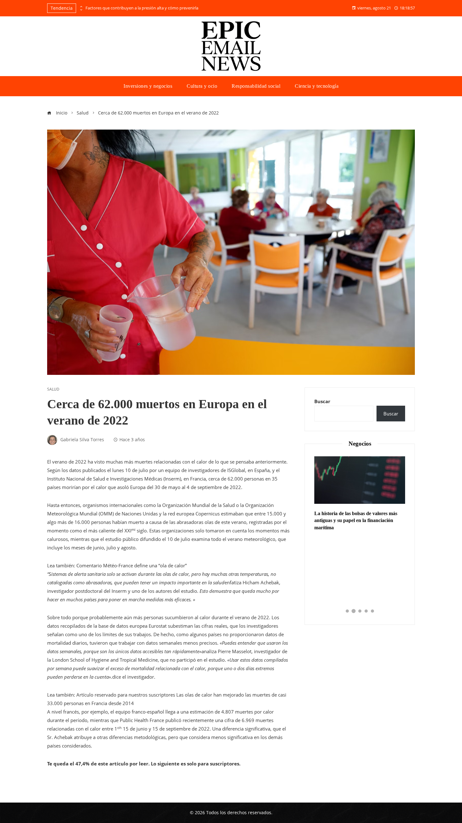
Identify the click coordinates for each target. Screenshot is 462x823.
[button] (347, 611)
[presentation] (80, 6)
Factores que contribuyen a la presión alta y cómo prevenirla (141, 8)
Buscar (322, 401)
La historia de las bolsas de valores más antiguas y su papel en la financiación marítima (355, 520)
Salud (53, 389)
